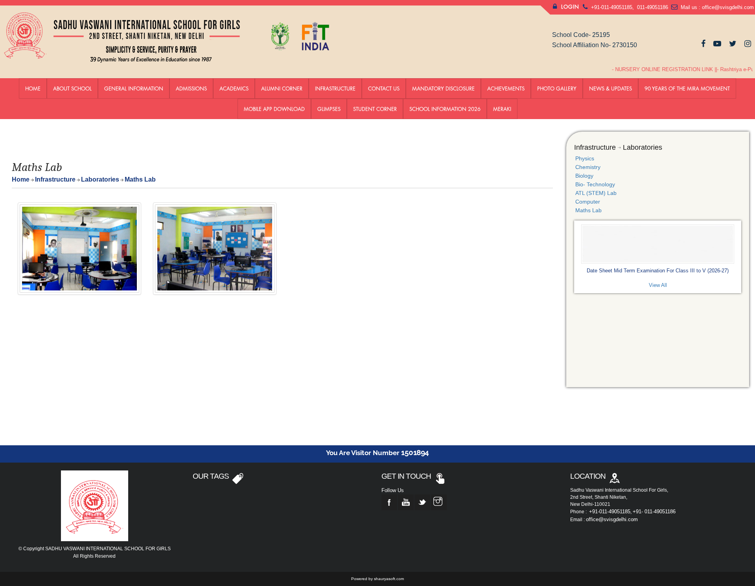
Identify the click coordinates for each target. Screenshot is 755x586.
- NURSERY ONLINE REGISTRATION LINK (655, 69)
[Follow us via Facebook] (703, 43)
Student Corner (375, 108)
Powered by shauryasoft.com (377, 579)
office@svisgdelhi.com (728, 7)
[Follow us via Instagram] (747, 43)
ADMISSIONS (191, 88)
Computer (587, 201)
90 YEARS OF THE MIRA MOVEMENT (687, 88)
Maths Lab (588, 210)
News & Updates (610, 88)
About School (72, 88)
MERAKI (502, 108)
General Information (133, 88)
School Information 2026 (445, 108)
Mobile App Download (274, 108)
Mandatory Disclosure (443, 88)
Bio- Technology (595, 184)
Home (33, 88)
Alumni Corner (281, 88)
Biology (584, 176)
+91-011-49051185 (611, 7)
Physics (584, 158)
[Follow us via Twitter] (732, 43)
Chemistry (587, 167)
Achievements (506, 88)
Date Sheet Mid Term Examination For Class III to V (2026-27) (658, 271)
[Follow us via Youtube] (717, 43)
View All (658, 285)
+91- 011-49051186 (654, 511)
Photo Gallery (556, 88)
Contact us (384, 88)
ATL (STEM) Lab (596, 193)
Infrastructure (335, 88)
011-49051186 (651, 7)
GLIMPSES (329, 108)
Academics (234, 88)
